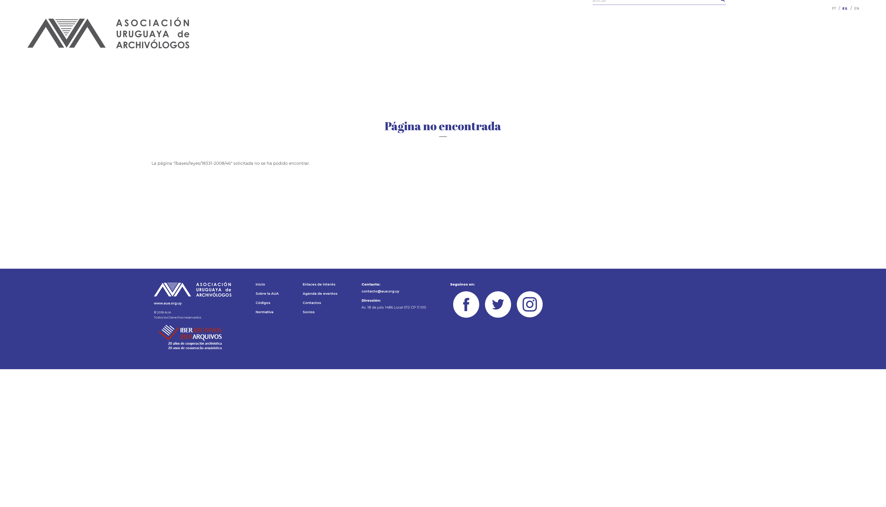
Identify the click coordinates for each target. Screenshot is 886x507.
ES (845, 8)
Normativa (264, 312)
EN (856, 8)
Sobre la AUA (267, 294)
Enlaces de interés (319, 284)
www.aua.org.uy (168, 303)
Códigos (263, 303)
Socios (308, 312)
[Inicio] (108, 32)
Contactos (312, 303)
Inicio (260, 284)
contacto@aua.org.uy (380, 291)
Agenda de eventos (320, 294)
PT (834, 8)
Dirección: (371, 300)
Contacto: (371, 284)
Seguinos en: (462, 284)
